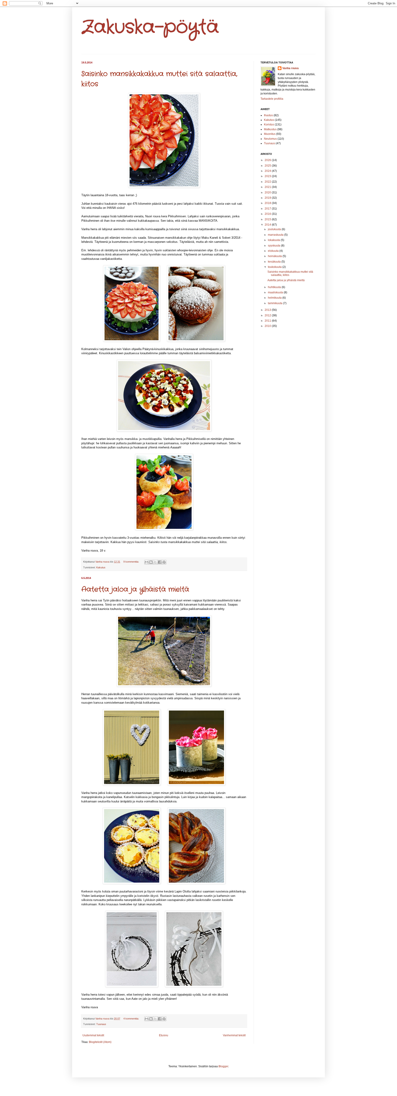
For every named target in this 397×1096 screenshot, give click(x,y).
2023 (268, 176)
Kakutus (100, 567)
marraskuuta (276, 234)
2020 (268, 192)
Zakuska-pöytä (150, 27)
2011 (268, 320)
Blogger (223, 1066)
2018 (268, 203)
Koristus (269, 124)
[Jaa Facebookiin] (159, 562)
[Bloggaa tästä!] (151, 562)
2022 (268, 181)
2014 (268, 224)
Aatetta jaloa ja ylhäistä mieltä (135, 590)
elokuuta (273, 250)
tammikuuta (275, 303)
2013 (268, 310)
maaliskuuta (276, 292)
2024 (268, 171)
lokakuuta (274, 240)
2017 (268, 208)
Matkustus (270, 129)
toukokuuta (275, 267)
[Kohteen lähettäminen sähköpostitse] (146, 562)
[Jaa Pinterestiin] (164, 562)
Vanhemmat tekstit (234, 1035)
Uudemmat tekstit (93, 1035)
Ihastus (268, 115)
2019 (268, 197)
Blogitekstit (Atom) (100, 1042)
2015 (268, 219)
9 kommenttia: (131, 561)
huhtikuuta (275, 287)
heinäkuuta (275, 256)
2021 (268, 187)
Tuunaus (101, 1024)
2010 (268, 326)
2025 (268, 165)
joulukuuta (275, 229)
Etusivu (163, 1035)
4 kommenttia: (131, 1018)
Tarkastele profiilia (272, 98)
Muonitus (269, 134)
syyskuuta (274, 245)
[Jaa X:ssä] (155, 562)
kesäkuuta (274, 261)
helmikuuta (275, 297)
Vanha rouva (290, 68)
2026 (268, 160)
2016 (268, 213)
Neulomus (270, 138)
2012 (268, 315)
